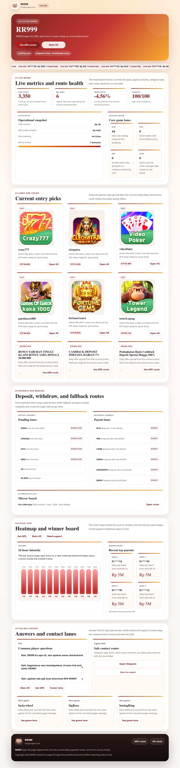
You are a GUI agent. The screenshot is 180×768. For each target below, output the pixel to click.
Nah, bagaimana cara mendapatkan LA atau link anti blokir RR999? (51, 667)
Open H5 (53, 264)
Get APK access (28, 44)
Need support (54, 536)
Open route (152, 504)
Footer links (56, 687)
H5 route (157, 741)
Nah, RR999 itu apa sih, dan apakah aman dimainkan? (52, 655)
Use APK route (50, 372)
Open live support (128, 672)
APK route (140, 741)
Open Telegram (127, 663)
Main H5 (53, 44)
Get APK (21, 536)
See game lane (29, 720)
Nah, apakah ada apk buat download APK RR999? (49, 678)
